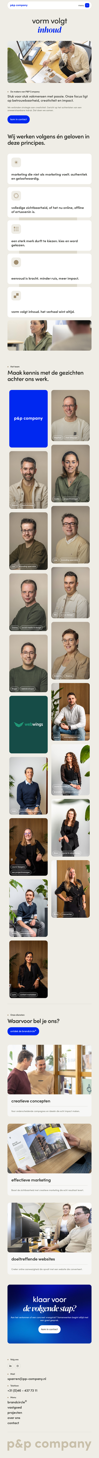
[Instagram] (18, 1366)
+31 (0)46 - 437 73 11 (22, 1390)
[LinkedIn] (10, 1366)
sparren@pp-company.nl (26, 1378)
